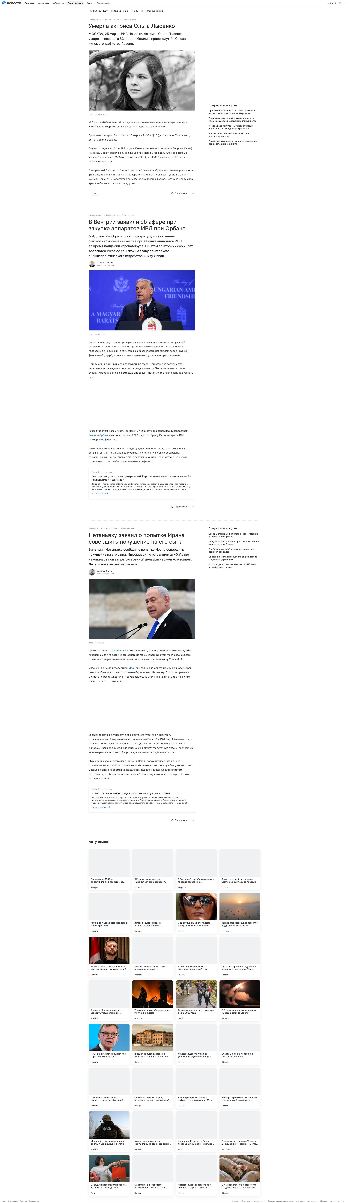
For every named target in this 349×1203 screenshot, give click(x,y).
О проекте (235, 1201)
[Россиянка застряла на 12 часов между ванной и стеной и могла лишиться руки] (239, 1131)
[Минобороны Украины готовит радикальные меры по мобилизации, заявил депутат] (152, 957)
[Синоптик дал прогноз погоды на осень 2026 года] (196, 1000)
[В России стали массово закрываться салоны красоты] (152, 869)
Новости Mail (112, 215)
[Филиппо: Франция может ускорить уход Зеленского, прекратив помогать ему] (109, 1000)
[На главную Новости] (13, 3)
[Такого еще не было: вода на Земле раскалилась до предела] (239, 869)
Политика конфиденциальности (280, 1201)
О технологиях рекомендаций (253, 1201)
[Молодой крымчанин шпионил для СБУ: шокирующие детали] (109, 1131)
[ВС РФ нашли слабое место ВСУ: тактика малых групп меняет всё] (109, 957)
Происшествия (129, 19)
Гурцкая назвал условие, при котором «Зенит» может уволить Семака (234, 542)
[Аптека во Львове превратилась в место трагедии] (109, 913)
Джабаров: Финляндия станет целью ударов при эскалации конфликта (233, 142)
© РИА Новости (112, 19)
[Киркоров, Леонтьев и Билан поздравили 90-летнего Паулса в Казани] (196, 1131)
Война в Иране (120, 11)
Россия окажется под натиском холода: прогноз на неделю (230, 135)
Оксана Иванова (105, 262)
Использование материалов (306, 1201)
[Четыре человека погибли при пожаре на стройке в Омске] (196, 1175)
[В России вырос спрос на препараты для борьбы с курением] (152, 913)
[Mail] (4, 3)
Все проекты (34, 1201)
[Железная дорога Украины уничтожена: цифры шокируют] (196, 1044)
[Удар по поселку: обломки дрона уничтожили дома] (152, 1000)
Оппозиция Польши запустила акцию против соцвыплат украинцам (233, 558)
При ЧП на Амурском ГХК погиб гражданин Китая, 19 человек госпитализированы (232, 112)
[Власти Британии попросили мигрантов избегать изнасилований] (239, 1044)
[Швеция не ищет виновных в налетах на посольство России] (152, 1044)
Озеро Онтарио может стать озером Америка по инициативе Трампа (233, 535)
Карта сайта (339, 1201)
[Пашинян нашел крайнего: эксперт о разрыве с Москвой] (109, 1088)
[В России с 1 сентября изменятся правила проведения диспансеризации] (196, 869)
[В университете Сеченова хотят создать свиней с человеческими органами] (239, 1175)
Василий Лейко (104, 571)
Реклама (23, 1201)
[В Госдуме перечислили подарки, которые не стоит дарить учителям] (109, 1175)
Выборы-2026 (100, 11)
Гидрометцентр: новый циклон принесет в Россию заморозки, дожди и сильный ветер (232, 119)
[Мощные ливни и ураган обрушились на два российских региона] (152, 1131)
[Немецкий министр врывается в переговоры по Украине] (109, 1044)
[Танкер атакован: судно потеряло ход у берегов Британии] (239, 913)
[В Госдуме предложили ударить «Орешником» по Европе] (239, 1000)
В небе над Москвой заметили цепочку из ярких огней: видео (231, 550)
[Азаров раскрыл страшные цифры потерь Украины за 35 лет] (196, 1088)
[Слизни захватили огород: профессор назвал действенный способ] (152, 1088)
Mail (4, 1201)
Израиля (117, 650)
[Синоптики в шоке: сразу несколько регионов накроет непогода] (152, 1175)
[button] (142, 80)
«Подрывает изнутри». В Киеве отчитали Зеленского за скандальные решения (231, 127)
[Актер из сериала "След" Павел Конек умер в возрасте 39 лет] (239, 957)
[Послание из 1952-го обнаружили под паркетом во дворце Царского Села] (109, 869)
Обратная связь (326, 1201)
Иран (132, 668)
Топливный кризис (153, 11)
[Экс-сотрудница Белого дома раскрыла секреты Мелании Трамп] (196, 913)
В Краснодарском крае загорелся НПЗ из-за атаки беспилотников (232, 565)
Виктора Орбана (99, 435)
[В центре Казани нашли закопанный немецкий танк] (196, 957)
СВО (136, 11)
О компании (13, 1201)
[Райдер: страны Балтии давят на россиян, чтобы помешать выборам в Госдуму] (239, 1088)
